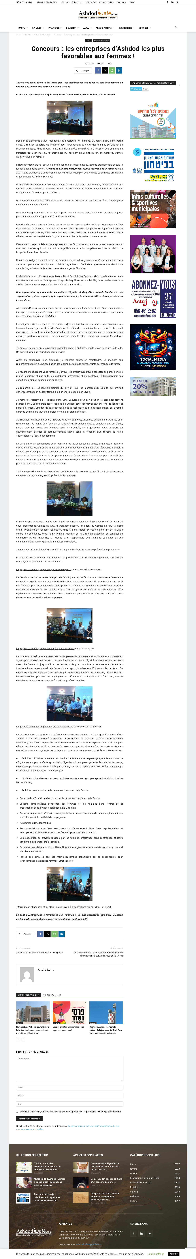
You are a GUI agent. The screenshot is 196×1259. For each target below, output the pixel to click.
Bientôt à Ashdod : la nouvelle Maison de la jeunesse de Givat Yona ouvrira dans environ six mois (105, 1030)
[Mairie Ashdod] (153, 182)
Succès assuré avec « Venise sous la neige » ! (39, 952)
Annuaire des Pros (106, 2)
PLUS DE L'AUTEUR (52, 995)
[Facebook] (167, 2)
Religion (71, 27)
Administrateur (47, 969)
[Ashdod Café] (98, 14)
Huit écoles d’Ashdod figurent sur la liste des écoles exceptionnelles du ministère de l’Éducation (32, 1030)
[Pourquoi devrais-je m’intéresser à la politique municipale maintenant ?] (23, 1198)
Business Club (90, 2)
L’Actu (21, 27)
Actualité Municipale (42, 34)
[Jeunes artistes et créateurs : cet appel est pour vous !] (69, 1012)
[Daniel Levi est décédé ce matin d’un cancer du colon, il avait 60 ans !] (81, 1182)
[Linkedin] (172, 2)
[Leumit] (153, 272)
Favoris (19, 1023)
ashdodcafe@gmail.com (88, 1244)
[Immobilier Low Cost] (153, 395)
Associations (104, 27)
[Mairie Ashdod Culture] (153, 227)
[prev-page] (18, 1039)
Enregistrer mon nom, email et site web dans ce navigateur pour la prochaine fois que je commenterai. (70, 1111)
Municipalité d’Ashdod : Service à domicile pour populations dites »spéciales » (49, 1182)
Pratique (53, 27)
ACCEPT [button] (174, 1254)
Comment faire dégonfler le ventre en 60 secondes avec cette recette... (105, 1166)
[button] (176, 28)
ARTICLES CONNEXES (28, 995)
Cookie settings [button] (155, 1253)
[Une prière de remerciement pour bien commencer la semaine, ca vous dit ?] (81, 1197)
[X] (105, 70)
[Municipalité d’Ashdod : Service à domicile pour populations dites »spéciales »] (24, 1182)
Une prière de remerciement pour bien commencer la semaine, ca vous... (105, 1196)
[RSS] (177, 2)
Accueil (19, 34)
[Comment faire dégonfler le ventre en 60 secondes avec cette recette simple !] (81, 1167)
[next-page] (23, 1039)
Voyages (143, 27)
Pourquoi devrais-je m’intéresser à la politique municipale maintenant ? (47, 1197)
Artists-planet (77, 2)
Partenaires (121, 2)
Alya (86, 27)
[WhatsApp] (112, 70)
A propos (65, 2)
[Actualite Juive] (153, 316)
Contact (131, 2)
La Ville (36, 27)
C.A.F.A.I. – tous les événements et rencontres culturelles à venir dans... (47, 1166)
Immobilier (125, 27)
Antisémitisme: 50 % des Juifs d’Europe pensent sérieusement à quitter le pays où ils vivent (98, 954)
